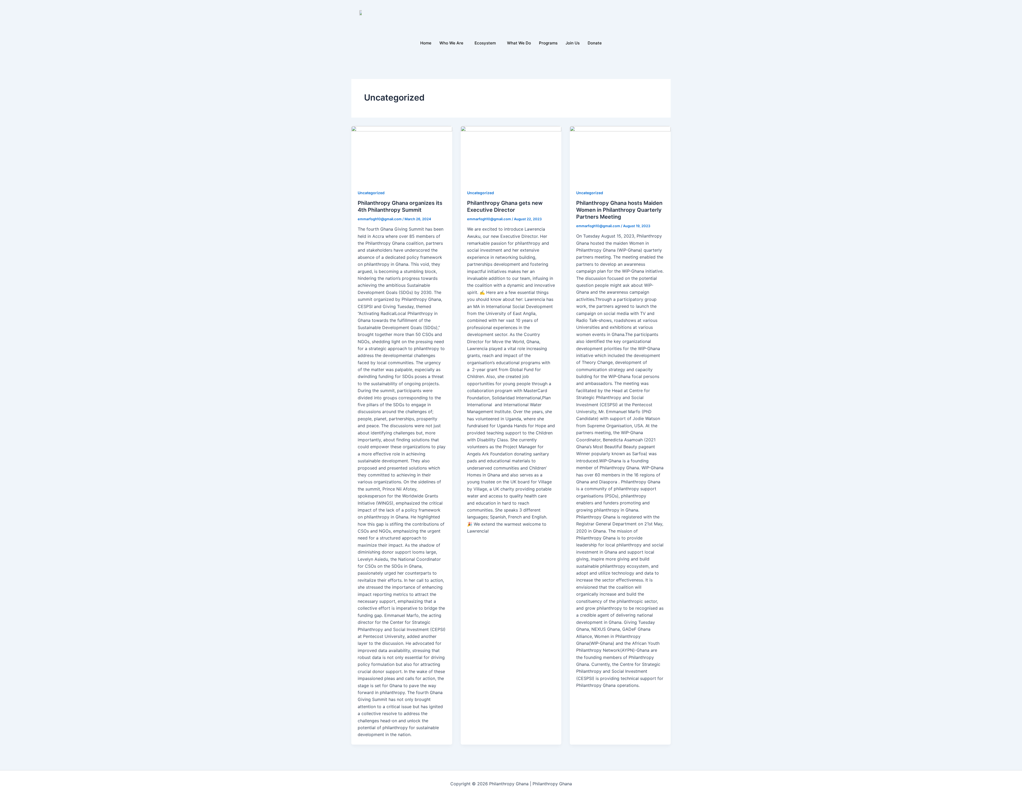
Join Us (573, 42)
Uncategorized (371, 192)
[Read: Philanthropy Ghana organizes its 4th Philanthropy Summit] (401, 154)
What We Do (519, 42)
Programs (548, 42)
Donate (595, 42)
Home (425, 42)
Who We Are (451, 42)
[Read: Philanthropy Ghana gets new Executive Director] (511, 154)
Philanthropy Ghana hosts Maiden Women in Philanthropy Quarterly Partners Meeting (619, 210)
